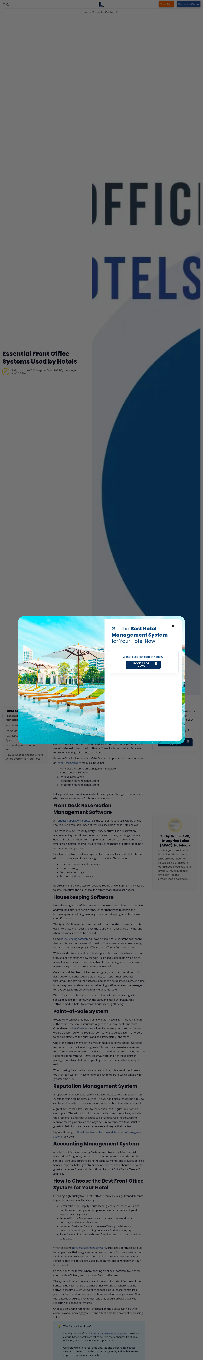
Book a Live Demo (141, 665)
